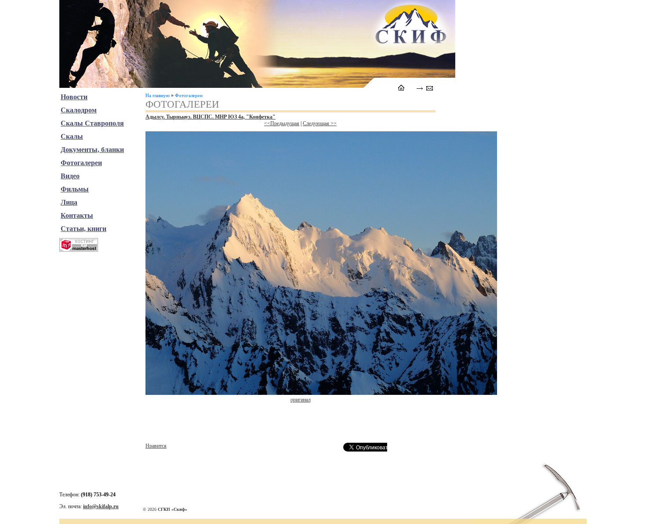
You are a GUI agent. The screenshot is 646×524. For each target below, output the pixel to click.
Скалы (72, 136)
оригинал (300, 400)
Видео (70, 176)
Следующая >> (320, 123)
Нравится (156, 446)
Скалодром (79, 110)
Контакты (77, 215)
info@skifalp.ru (101, 506)
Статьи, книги (83, 228)
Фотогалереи (189, 95)
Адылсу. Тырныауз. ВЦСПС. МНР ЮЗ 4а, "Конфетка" (210, 117)
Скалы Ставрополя (92, 123)
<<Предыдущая (281, 123)
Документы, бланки (92, 149)
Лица (69, 202)
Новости (74, 97)
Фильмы (75, 189)
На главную (157, 95)
